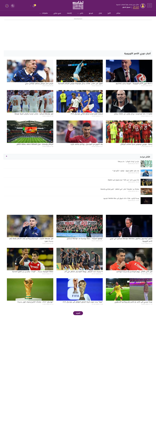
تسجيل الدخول (126, 7)
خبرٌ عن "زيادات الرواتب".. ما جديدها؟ (128, 161)
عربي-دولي (57, 13)
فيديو (91, 13)
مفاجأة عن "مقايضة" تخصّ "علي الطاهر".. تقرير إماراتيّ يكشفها (119, 189)
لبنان (100, 13)
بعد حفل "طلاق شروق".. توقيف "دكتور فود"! (125, 171)
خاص (81, 13)
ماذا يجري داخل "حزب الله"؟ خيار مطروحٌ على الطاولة (123, 180)
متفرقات (45, 13)
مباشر (118, 13)
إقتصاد (69, 13)
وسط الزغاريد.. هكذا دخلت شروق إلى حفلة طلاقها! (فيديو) (121, 198)
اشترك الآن (136, 7)
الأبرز (109, 13)
